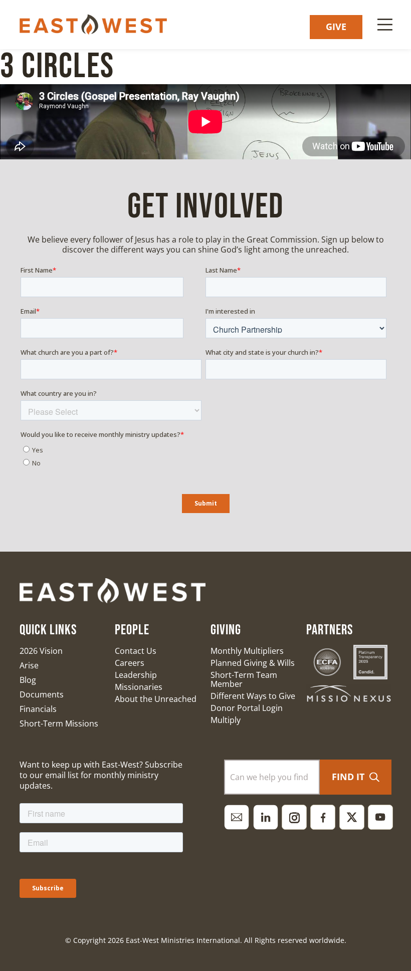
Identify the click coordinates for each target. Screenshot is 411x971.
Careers (129, 662)
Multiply (226, 719)
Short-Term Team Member (244, 679)
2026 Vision (41, 650)
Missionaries (138, 686)
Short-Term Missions (59, 723)
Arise (29, 665)
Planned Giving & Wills (253, 662)
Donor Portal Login (247, 707)
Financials (38, 708)
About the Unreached (155, 698)
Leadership (136, 674)
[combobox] (272, 777)
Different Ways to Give (253, 695)
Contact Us (135, 650)
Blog (28, 679)
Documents (42, 694)
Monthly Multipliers (247, 650)
